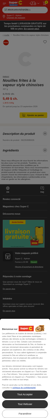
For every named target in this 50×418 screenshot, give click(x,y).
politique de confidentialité (24, 388)
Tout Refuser (25, 404)
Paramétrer (25, 413)
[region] (25, 368)
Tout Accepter (25, 394)
